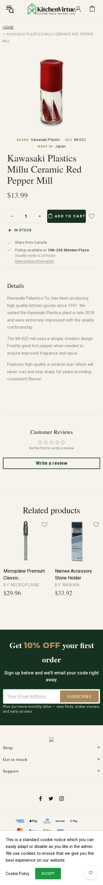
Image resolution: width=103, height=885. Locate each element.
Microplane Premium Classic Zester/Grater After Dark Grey (24, 574)
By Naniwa (67, 585)
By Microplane (21, 585)
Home (8, 27)
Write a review (51, 463)
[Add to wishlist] (95, 216)
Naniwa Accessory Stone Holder (73, 574)
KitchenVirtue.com (51, 8)
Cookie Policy (17, 873)
